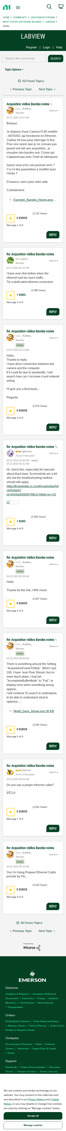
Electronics (28, 998)
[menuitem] (49, 7)
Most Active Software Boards (22, 21)
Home (6, 17)
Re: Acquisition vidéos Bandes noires (30, 254)
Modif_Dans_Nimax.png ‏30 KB (34, 711)
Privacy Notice (36, 1099)
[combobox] (24, 58)
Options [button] (53, 110)
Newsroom (23, 1048)
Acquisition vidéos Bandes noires (28, 104)
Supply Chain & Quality (44, 1048)
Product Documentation (33, 1067)
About (39, 1044)
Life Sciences (27, 1002)
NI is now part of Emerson (19, 1044)
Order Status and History (46, 1021)
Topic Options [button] (13, 69)
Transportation (15, 1007)
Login (46, 47)
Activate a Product (26, 1071)
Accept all (33, 1115)
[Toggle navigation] (18, 7)
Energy (41, 998)
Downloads (11, 1067)
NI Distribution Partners (18, 1021)
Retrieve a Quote (16, 1025)
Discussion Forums (43, 17)
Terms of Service (37, 1025)
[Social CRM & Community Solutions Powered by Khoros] (32, 946)
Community (20, 17)
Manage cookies (33, 1125)
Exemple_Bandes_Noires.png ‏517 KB (38, 199)
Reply (53, 235)
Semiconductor (46, 1002)
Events (11, 1052)
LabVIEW (50, 21)
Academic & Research (17, 993)
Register (31, 47)
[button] (10, 218)
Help (59, 47)
